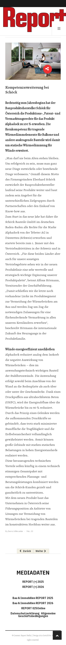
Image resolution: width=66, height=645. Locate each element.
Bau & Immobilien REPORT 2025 (32, 598)
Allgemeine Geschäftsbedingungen (37, 615)
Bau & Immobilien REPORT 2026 (32, 603)
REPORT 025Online (33, 608)
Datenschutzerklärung (25, 613)
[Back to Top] (57, 635)
